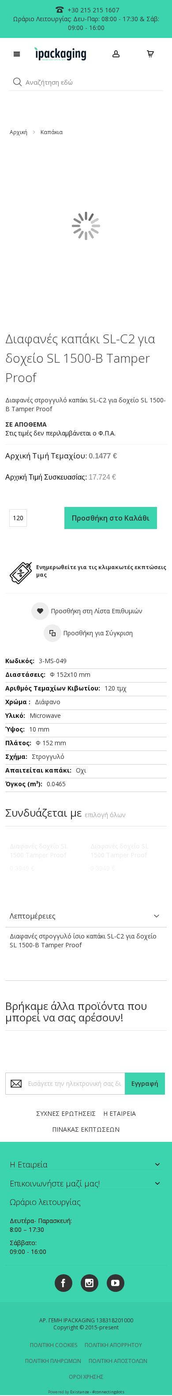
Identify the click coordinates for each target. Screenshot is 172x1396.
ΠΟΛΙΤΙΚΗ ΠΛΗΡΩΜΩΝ (53, 1361)
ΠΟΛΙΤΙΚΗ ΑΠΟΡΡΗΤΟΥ (113, 1345)
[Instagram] (86, 1281)
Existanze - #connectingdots (97, 1392)
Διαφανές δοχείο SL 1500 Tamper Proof (39, 850)
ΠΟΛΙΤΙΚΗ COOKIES (53, 1345)
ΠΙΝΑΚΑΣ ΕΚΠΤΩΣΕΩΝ (86, 1129)
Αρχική (18, 132)
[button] (17, 82)
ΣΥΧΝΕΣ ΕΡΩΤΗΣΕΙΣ (66, 1113)
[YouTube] (112, 1281)
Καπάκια (52, 132)
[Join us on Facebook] (61, 1281)
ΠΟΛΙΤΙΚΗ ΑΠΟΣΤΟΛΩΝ (118, 1361)
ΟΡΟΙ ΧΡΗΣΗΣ (86, 1377)
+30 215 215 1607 (92, 10)
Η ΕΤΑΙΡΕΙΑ (119, 1113)
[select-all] (105, 815)
